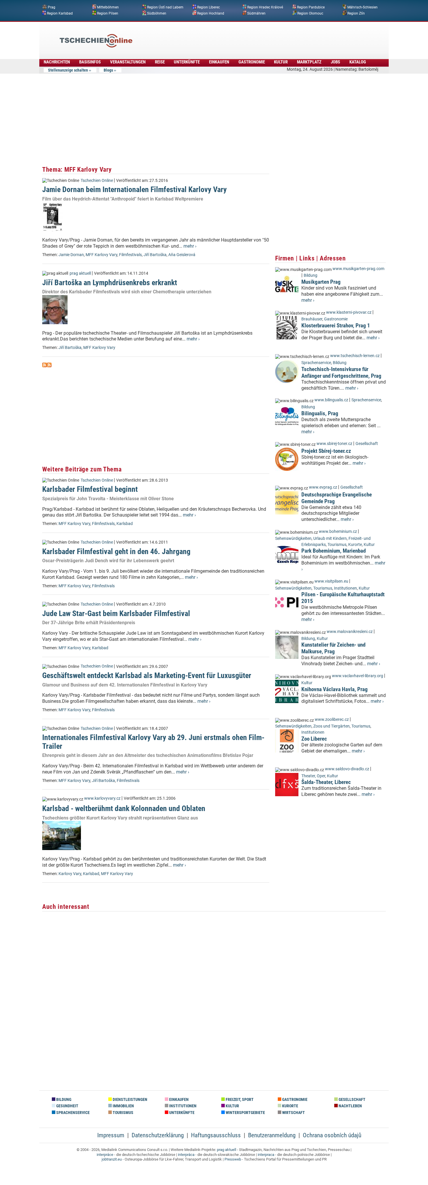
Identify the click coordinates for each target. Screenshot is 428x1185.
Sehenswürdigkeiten (293, 538)
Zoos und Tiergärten (331, 726)
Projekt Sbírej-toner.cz (326, 451)
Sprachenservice (316, 362)
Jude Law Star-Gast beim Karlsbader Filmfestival (116, 613)
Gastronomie (251, 62)
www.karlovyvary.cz (102, 798)
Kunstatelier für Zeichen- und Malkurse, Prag (333, 648)
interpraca (266, 1154)
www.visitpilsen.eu (331, 581)
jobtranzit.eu (112, 1159)
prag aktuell (80, 273)
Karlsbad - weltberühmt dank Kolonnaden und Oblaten (123, 808)
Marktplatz (309, 62)
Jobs (335, 62)
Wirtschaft (293, 1112)
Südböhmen (156, 13)
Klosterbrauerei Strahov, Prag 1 (335, 325)
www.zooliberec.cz (332, 719)
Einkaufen (219, 62)
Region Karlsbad (60, 13)
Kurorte (355, 544)
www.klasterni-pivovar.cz (349, 312)
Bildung (310, 275)
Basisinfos (90, 62)
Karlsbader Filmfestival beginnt (90, 489)
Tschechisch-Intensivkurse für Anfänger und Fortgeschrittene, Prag (341, 372)
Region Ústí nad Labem (165, 7)
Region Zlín (356, 13)
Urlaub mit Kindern (330, 538)
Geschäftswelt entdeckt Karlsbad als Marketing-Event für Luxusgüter (146, 675)
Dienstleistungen (129, 1099)
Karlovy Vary (70, 873)
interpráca (186, 1154)
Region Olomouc (310, 13)
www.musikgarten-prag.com (358, 268)
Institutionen (345, 588)
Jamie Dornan (71, 254)
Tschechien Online (97, 180)
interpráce (105, 1154)
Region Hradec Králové (265, 7)
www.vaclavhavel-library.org (357, 675)
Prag (51, 7)
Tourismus (337, 544)
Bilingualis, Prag (319, 413)
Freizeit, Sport (239, 1099)
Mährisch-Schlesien (362, 7)
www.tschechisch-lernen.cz (355, 355)
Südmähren (256, 13)
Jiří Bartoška (155, 254)
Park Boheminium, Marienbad (333, 550)
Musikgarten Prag (321, 281)
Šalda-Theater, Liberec (326, 782)
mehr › (190, 246)
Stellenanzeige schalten (68, 70)
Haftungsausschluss (216, 1135)
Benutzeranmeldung (272, 1135)
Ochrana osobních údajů (332, 1135)
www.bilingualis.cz (331, 400)
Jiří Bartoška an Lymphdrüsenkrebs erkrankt (109, 282)
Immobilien (123, 1106)
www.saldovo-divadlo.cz (347, 769)
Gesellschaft (367, 443)
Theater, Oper (313, 776)
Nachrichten (57, 62)
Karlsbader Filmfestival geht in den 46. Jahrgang (116, 551)
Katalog (357, 62)
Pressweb (232, 1159)
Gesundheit (66, 1106)
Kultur (281, 62)
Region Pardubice (311, 7)
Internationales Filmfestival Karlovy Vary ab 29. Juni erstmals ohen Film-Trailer (153, 741)
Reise (160, 62)
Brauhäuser (311, 319)
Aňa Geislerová (181, 254)
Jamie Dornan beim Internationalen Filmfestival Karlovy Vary (134, 189)
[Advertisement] (230, 36)
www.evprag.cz (323, 487)
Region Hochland (210, 13)
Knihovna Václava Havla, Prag (334, 689)
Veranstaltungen (128, 62)
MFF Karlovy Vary (101, 254)
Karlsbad (124, 523)
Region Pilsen (107, 13)
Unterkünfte (187, 62)
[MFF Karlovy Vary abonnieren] (44, 365)
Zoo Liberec (314, 738)
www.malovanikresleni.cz (350, 631)
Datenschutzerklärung (158, 1135)
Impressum (110, 1135)
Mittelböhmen (108, 7)
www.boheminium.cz (338, 531)
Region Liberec (208, 7)
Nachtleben (350, 1106)
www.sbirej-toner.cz (334, 443)
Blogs (108, 70)
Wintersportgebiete (245, 1112)
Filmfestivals (130, 254)
